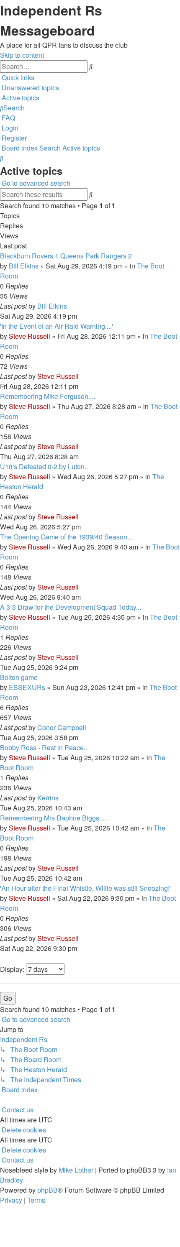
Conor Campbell (61, 727)
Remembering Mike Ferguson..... (48, 396)
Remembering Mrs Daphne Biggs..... (54, 818)
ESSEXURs (27, 687)
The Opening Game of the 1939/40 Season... (66, 537)
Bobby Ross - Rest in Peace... (44, 747)
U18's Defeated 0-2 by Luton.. (44, 466)
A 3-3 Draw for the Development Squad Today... (70, 607)
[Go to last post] (69, 306)
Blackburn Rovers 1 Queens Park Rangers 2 (66, 256)
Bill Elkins (24, 266)
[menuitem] (29, 87)
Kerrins (48, 797)
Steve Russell (29, 336)
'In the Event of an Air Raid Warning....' (56, 326)
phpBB (47, 1190)
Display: (13, 969)
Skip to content (22, 55)
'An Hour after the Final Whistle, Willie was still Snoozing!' (85, 888)
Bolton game (19, 677)
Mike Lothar (76, 1170)
